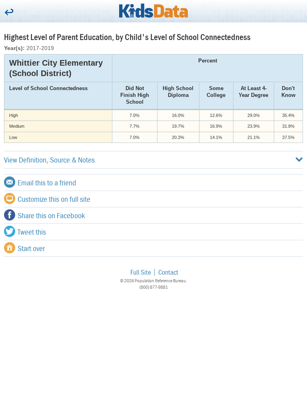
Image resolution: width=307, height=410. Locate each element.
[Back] (9, 12)
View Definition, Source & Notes (49, 160)
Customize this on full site (54, 199)
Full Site (140, 272)
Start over (31, 248)
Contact (168, 272)
